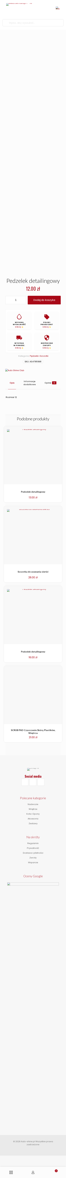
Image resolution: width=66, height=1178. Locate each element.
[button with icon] (25, 782)
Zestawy (33, 823)
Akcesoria (33, 818)
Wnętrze (33, 809)
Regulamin (33, 843)
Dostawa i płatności (33, 852)
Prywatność (33, 848)
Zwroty (33, 857)
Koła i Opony (33, 813)
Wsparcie (33, 862)
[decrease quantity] (9, 300)
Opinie (50, 382)
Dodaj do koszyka (44, 300)
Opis (12, 382)
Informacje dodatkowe (29, 383)
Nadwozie (33, 804)
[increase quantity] (22, 300)
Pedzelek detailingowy (33, 491)
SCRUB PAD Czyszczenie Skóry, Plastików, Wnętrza (33, 731)
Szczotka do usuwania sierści (33, 571)
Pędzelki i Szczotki (39, 355)
